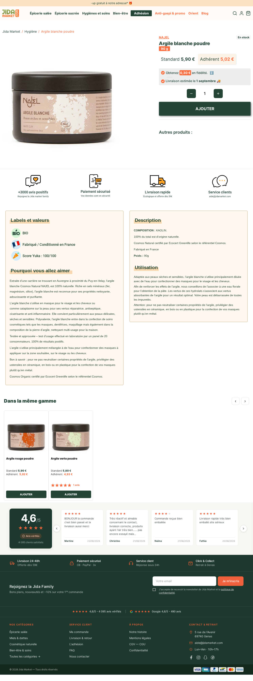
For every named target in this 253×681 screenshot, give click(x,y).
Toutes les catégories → (24, 656)
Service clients (220, 192)
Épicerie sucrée (67, 13)
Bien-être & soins (20, 650)
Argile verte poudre (64, 458)
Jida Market (11, 31)
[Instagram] (198, 657)
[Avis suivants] (243, 528)
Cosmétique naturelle (23, 644)
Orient (193, 13)
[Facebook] (191, 657)
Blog (204, 13)
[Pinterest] (213, 657)
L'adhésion (76, 644)
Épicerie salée (41, 13)
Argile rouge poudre (20, 458)
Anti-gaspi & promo (170, 13)
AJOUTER (204, 108)
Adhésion (141, 13)
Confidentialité (138, 650)
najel (164, 37)
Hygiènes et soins (96, 13)
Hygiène (31, 31)
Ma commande (79, 632)
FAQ (72, 650)
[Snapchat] (205, 657)
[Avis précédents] (56, 528)
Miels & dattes (18, 638)
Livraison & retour (80, 638)
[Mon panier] (248, 13)
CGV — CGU (137, 644)
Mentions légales (140, 638)
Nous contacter (79, 656)
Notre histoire (138, 632)
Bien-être (120, 13)
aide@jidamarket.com (209, 642)
